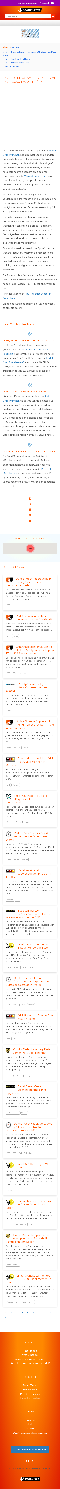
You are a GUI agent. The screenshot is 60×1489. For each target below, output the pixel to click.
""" (6, 1318)
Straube (25, 747)
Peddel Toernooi (13, 747)
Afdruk (30, 1428)
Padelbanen (30, 1389)
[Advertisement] (30, 117)
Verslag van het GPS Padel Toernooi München (25, 391)
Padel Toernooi (13, 1113)
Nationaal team (25, 673)
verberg (15, 47)
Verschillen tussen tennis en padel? (30, 1363)
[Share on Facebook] (30, 510)
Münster (15, 785)
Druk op (30, 1420)
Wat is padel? (30, 1355)
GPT (8, 785)
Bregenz (10, 822)
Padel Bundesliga (30, 1398)
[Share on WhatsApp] (30, 499)
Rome (15, 636)
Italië (8, 636)
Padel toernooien (30, 1394)
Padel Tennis (30, 1385)
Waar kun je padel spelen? (30, 1359)
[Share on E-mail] (30, 521)
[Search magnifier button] (53, 16)
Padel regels (30, 1350)
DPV (14, 673)
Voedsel (10, 900)
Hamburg (10, 1075)
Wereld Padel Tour (35, 176)
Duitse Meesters (19, 1224)
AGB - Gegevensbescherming (30, 1433)
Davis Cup (11, 710)
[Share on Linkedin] (30, 515)
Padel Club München (15, 324)
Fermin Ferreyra (13, 967)
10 (51, 1312)
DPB (8, 605)
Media (30, 1424)
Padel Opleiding (13, 859)
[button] (35, 3)
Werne (25, 859)
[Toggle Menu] (56, 23)
